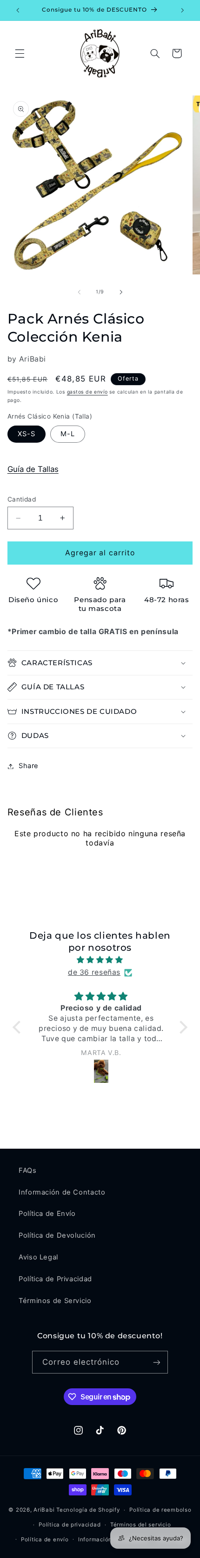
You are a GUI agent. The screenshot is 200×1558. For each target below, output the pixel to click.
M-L (67, 434)
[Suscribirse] (156, 1362)
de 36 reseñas (94, 972)
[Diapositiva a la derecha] (121, 292)
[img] (100, 960)
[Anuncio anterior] (17, 10)
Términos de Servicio (55, 1301)
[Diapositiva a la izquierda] (79, 292)
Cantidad (21, 499)
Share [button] (29, 766)
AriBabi (43, 1510)
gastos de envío (87, 392)
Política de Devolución (57, 1235)
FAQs (28, 1170)
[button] (19, 53)
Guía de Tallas (33, 469)
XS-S (26, 434)
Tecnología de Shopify (88, 1510)
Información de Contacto (62, 1192)
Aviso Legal (38, 1257)
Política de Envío (47, 1213)
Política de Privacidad (55, 1279)
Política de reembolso (160, 1510)
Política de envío (45, 1539)
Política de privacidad (69, 1524)
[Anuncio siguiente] (182, 10)
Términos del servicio (140, 1524)
